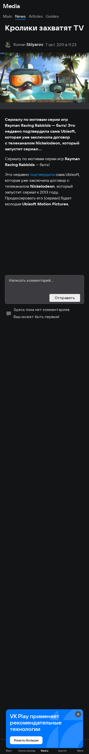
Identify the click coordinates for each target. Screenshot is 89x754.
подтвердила (42, 174)
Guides (52, 16)
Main (7, 16)
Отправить (65, 297)
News (20, 16)
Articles (36, 16)
